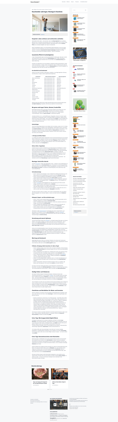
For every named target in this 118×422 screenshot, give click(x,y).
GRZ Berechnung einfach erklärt (79, 204)
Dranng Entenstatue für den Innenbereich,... (81, 85)
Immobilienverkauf (83, 1)
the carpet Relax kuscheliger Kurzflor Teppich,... (80, 169)
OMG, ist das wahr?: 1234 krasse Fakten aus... (81, 40)
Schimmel (62, 416)
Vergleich (53, 418)
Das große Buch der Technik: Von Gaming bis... (81, 34)
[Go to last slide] (33, 378)
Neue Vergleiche (75, 408)
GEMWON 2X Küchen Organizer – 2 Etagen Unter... (80, 158)
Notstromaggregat (52, 416)
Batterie (63, 254)
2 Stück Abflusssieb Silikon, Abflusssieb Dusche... (80, 131)
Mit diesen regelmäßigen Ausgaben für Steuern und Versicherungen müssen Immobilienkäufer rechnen (79, 180)
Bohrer (52, 178)
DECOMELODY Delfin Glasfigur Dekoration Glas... (80, 69)
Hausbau (79, 400)
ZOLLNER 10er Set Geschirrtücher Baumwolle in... (81, 142)
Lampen (51, 275)
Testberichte (66, 416)
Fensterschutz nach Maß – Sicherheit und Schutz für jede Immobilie (78, 184)
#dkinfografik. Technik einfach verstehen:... (80, 18)
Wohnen (78, 119)
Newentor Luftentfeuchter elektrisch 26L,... (81, 74)
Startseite (64, 1)
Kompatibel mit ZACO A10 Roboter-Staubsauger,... (81, 91)
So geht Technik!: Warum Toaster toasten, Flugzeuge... (81, 24)
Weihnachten (65, 418)
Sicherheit (47, 220)
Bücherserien (54, 413)
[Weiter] (66, 378)
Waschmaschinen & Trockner (59, 418)
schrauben (38, 163)
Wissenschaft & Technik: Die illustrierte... (81, 29)
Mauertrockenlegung (63, 415)
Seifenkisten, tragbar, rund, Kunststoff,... (81, 80)
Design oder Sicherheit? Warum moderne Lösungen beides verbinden (79, 189)
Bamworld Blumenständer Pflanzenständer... (81, 164)
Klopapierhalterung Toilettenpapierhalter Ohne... (80, 147)
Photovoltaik (58, 416)
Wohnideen (74, 399)
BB (50, 413)
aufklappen (42, 34)
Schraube (39, 182)
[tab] (48, 389)
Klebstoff (61, 212)
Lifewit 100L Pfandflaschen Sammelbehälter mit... (81, 136)
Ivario (58, 415)
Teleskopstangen (43, 210)
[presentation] (40, 374)
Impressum (71, 408)
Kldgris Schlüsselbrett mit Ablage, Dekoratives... (81, 153)
